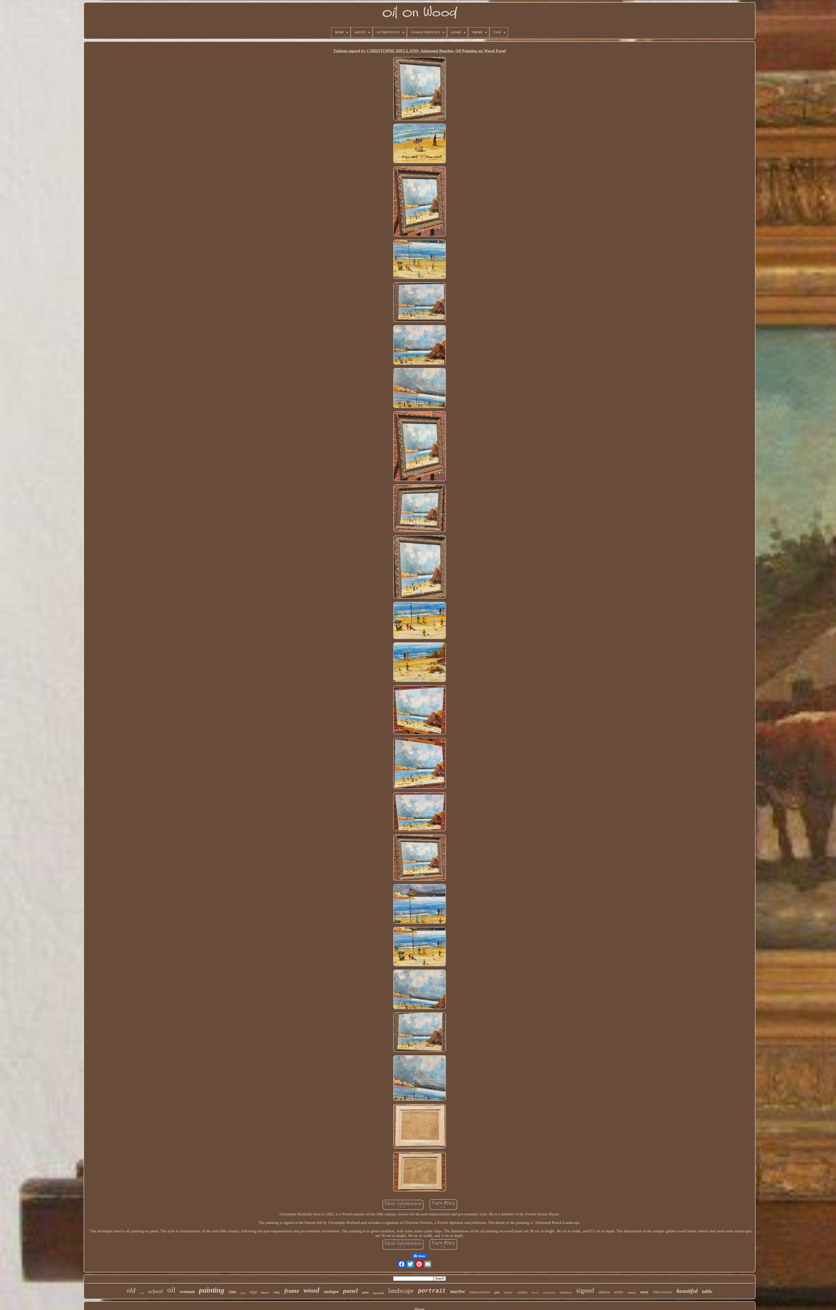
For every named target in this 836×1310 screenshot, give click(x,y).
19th (232, 1292)
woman (187, 1291)
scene (618, 1292)
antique (331, 1291)
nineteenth (378, 1293)
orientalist (549, 1292)
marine (457, 1291)
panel (350, 1290)
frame (291, 1290)
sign (253, 1291)
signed (585, 1290)
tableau (604, 1292)
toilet (242, 1293)
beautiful (687, 1291)
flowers (265, 1292)
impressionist (479, 1292)
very (276, 1292)
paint (365, 1292)
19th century (662, 1292)
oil (171, 1290)
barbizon (566, 1292)
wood (311, 1290)
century (522, 1292)
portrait (432, 1291)
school (155, 1291)
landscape (401, 1290)
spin (497, 1292)
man (644, 1292)
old (130, 1290)
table (707, 1291)
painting (211, 1290)
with (142, 1293)
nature (508, 1292)
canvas (631, 1292)
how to (535, 1292)
